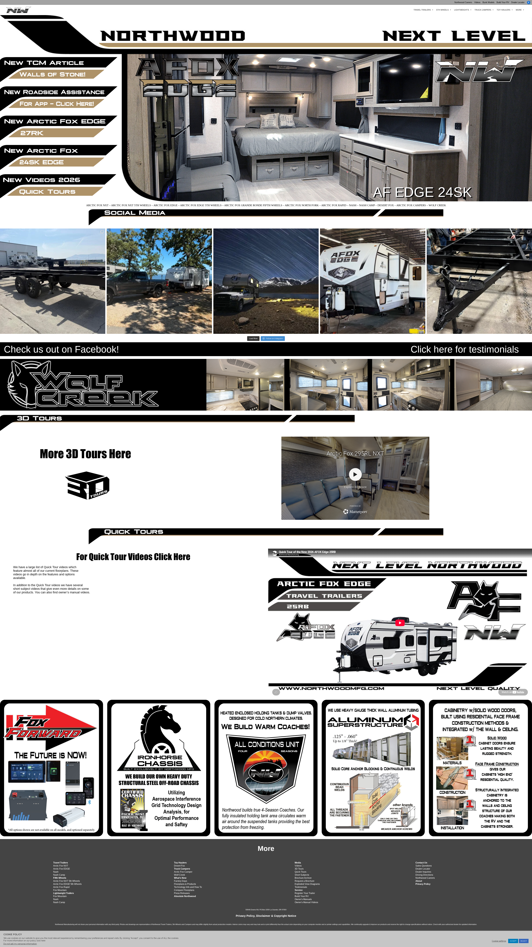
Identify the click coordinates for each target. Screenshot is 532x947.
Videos (477, 2)
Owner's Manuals (303, 899)
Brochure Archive (303, 878)
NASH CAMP (367, 205)
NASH (352, 205)
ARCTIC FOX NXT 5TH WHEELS (131, 205)
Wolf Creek (179, 875)
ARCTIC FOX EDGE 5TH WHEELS (201, 205)
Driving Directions (424, 875)
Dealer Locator (518, 2)
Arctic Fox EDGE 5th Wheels (67, 884)
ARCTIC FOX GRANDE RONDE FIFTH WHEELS (253, 205)
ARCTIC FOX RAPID (333, 205)
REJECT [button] (524, 941)
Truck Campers (483, 10)
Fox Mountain (60, 890)
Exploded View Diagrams (307, 884)
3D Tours (299, 869)
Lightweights (461, 10)
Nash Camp (59, 875)
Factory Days (180, 881)
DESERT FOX (386, 205)
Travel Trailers (422, 10)
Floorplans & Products (185, 884)
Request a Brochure (304, 881)
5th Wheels (442, 10)
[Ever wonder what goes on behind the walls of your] (479, 281)
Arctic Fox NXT (60, 866)
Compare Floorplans (184, 890)
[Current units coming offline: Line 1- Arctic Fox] (372, 281)
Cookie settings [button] (499, 941)
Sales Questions (423, 866)
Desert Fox (179, 866)
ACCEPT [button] (513, 941)
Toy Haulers (503, 10)
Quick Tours (300, 872)
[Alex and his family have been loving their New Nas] (159, 281)
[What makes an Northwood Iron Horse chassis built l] (52, 281)
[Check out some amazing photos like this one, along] (266, 281)
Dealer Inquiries (423, 872)
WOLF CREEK (437, 205)
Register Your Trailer (305, 893)
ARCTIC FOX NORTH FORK (302, 205)
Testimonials (301, 887)
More (519, 10)
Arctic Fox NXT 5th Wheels (66, 881)
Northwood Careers (463, 2)
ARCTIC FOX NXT (97, 205)
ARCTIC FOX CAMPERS (411, 205)
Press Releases (182, 893)
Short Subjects (302, 875)
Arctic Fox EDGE (61, 869)
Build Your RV (503, 2)
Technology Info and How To (188, 887)
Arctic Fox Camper (183, 872)
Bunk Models (488, 2)
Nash (55, 872)
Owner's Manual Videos (306, 902)
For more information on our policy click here (24, 940)
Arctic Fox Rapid (61, 887)
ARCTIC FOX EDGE (165, 205)
